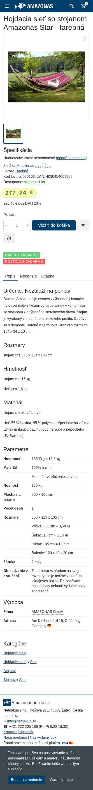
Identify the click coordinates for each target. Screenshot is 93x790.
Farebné (21, 171)
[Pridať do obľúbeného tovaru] (83, 225)
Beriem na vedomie (26, 780)
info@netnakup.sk (21, 721)
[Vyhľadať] (71, 6)
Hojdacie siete (14, 653)
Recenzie (28, 276)
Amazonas (25, 166)
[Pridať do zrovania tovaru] (9, 238)
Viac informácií (61, 779)
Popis (10, 276)
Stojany (9, 671)
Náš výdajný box (43, 737)
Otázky (47, 276)
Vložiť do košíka (54, 225)
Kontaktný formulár (18, 732)
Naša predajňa (15, 737)
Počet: (9, 214)
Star (33, 662)
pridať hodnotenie (71, 158)
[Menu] (7, 6)
